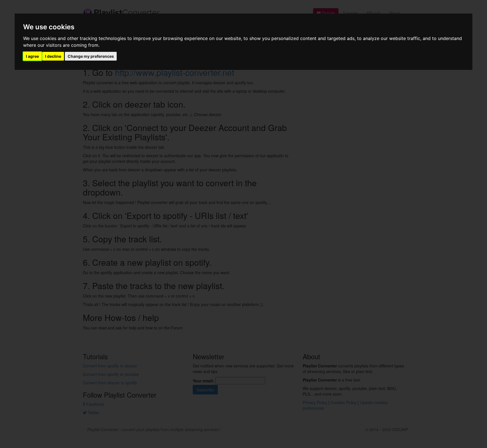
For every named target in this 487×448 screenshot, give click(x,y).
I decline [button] (53, 56)
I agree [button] (32, 56)
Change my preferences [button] (91, 56)
